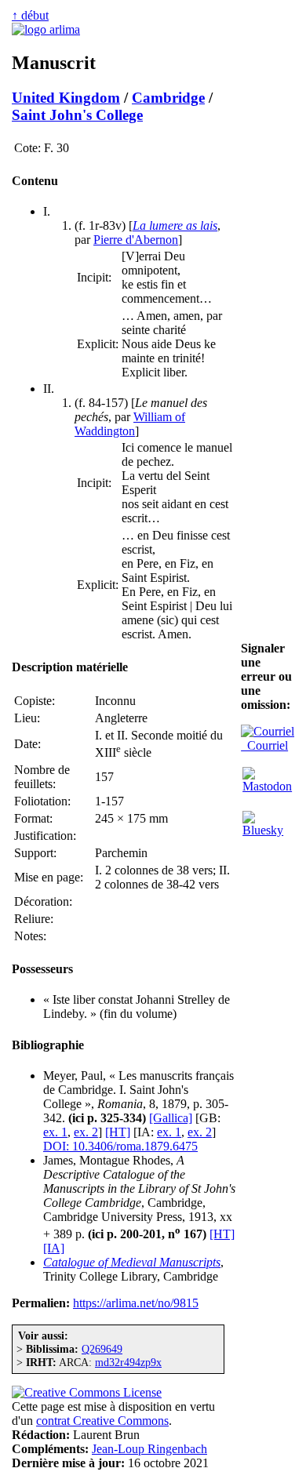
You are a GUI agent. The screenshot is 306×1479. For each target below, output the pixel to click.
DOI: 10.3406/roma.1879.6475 (120, 1146)
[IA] (53, 1248)
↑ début (30, 15)
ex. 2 (86, 1132)
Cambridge (168, 97)
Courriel (264, 745)
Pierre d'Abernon (135, 239)
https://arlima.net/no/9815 (136, 1303)
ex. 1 (55, 1132)
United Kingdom (66, 97)
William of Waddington (130, 424)
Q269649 (102, 1349)
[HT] (117, 1132)
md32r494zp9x (128, 1362)
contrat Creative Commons (102, 1420)
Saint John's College (77, 115)
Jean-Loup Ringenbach (149, 1448)
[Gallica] (170, 1118)
